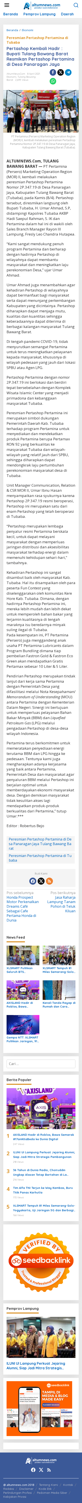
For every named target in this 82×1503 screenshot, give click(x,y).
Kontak (68, 1485)
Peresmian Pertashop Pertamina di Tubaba (37, 40)
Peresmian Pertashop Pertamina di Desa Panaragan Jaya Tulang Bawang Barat (40, 844)
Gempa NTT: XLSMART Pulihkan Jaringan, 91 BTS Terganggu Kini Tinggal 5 (22, 1039)
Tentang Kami (48, 1485)
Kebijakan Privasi (14, 1496)
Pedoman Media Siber (52, 1492)
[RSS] (49, 881)
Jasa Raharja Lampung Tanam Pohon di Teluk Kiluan (61, 902)
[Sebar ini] (53, 72)
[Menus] (6, 5)
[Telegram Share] (68, 72)
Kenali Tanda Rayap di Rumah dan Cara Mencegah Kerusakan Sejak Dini (59, 1004)
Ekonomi (11, 76)
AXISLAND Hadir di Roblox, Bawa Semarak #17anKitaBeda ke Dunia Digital (20, 1004)
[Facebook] (32, 881)
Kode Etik (45, 1488)
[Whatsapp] (53, 81)
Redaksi (8, 1488)
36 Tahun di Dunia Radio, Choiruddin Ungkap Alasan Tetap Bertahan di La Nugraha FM (40, 1172)
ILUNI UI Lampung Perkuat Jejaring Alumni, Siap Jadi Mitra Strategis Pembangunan (44, 1154)
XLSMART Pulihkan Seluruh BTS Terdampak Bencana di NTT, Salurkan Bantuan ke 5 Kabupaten (22, 970)
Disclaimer (26, 1488)
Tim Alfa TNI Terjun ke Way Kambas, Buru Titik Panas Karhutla (43, 1190)
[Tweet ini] (60, 72)
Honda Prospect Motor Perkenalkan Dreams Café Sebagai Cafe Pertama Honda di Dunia (23, 907)
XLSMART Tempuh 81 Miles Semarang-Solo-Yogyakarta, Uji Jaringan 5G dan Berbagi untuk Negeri (59, 970)
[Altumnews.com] (41, 5)
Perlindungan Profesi (17, 1492)
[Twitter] (41, 881)
